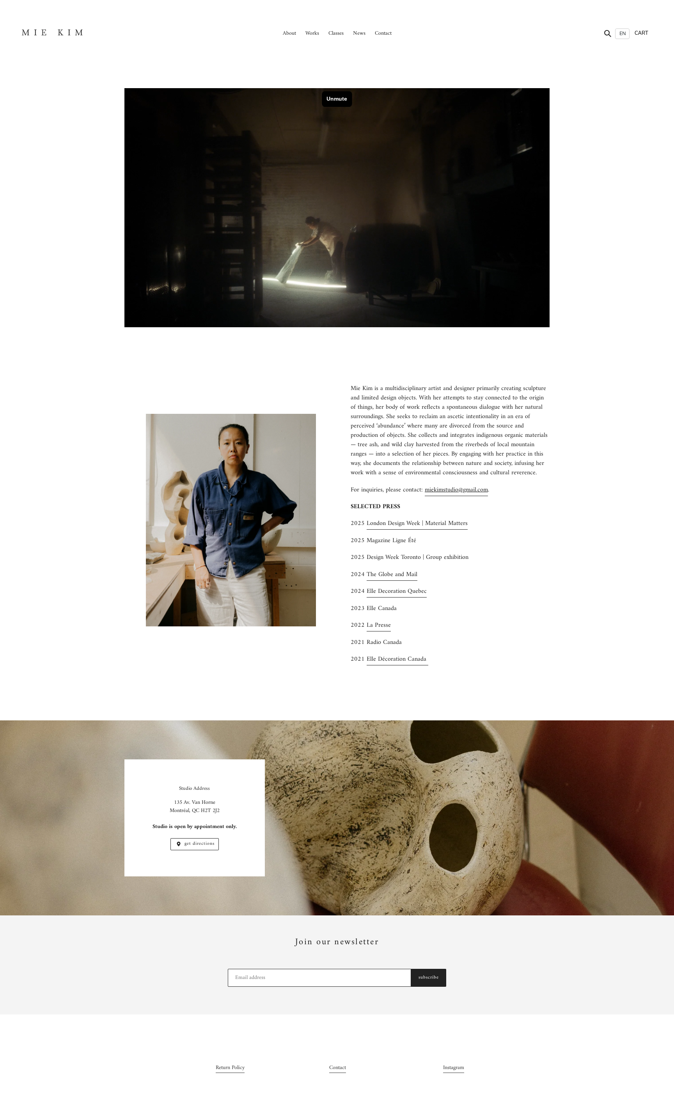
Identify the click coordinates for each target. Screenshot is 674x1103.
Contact (337, 1068)
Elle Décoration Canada (397, 659)
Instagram (453, 1068)
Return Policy (230, 1068)
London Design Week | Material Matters (417, 523)
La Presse (379, 625)
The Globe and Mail (392, 574)
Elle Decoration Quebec (397, 591)
